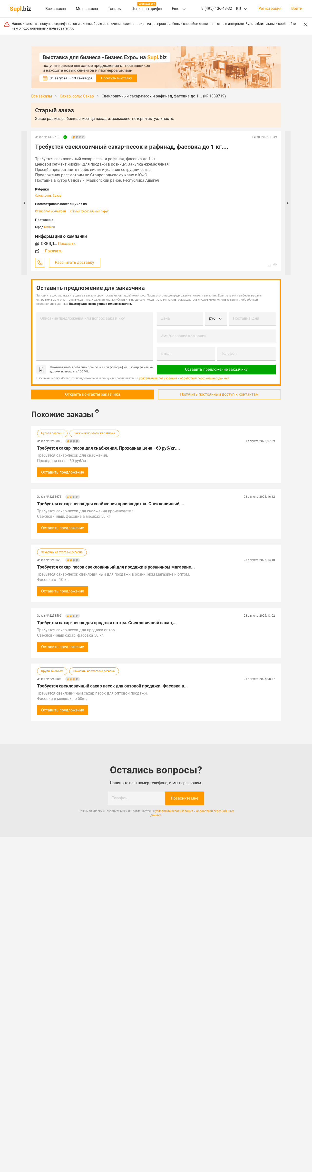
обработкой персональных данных (204, 378)
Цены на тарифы (146, 8)
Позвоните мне (184, 798)
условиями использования (158, 378)
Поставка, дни (246, 318)
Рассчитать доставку (74, 262)
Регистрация (270, 9)
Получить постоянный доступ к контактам (219, 394)
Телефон (229, 353)
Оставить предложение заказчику (216, 369)
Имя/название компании (183, 336)
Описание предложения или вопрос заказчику (82, 318)
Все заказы (55, 8)
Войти (296, 9)
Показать (67, 243)
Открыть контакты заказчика (92, 394)
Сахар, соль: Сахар (48, 195)
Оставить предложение (62, 472)
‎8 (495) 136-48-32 (216, 8)
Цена (165, 318)
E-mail (166, 353)
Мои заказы (87, 8)
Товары (115, 8)
